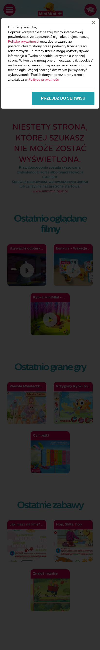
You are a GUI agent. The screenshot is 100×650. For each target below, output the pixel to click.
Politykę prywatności (23, 41)
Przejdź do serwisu (63, 98)
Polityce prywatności (43, 79)
